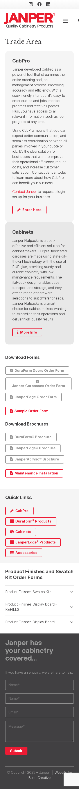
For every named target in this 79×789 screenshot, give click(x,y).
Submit (16, 751)
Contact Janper (24, 191)
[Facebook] (39, 4)
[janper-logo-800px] (29, 20)
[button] (65, 20)
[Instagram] (30, 4)
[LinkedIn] (48, 4)
